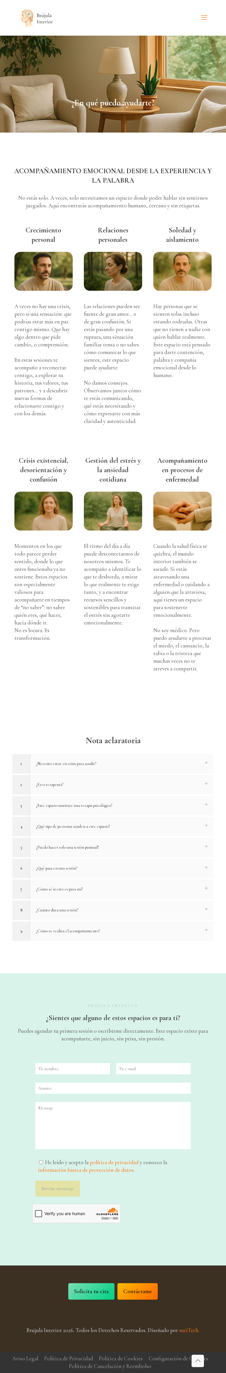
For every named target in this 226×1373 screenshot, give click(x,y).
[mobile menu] (204, 18)
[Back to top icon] (198, 1361)
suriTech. (189, 1330)
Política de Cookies (121, 1358)
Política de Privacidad (68, 1358)
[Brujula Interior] (36, 17)
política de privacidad (114, 1162)
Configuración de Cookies (178, 1358)
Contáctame (137, 1291)
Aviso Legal (25, 1358)
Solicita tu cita (91, 1291)
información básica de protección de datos (86, 1170)
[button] (113, 764)
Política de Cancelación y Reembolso (110, 1366)
